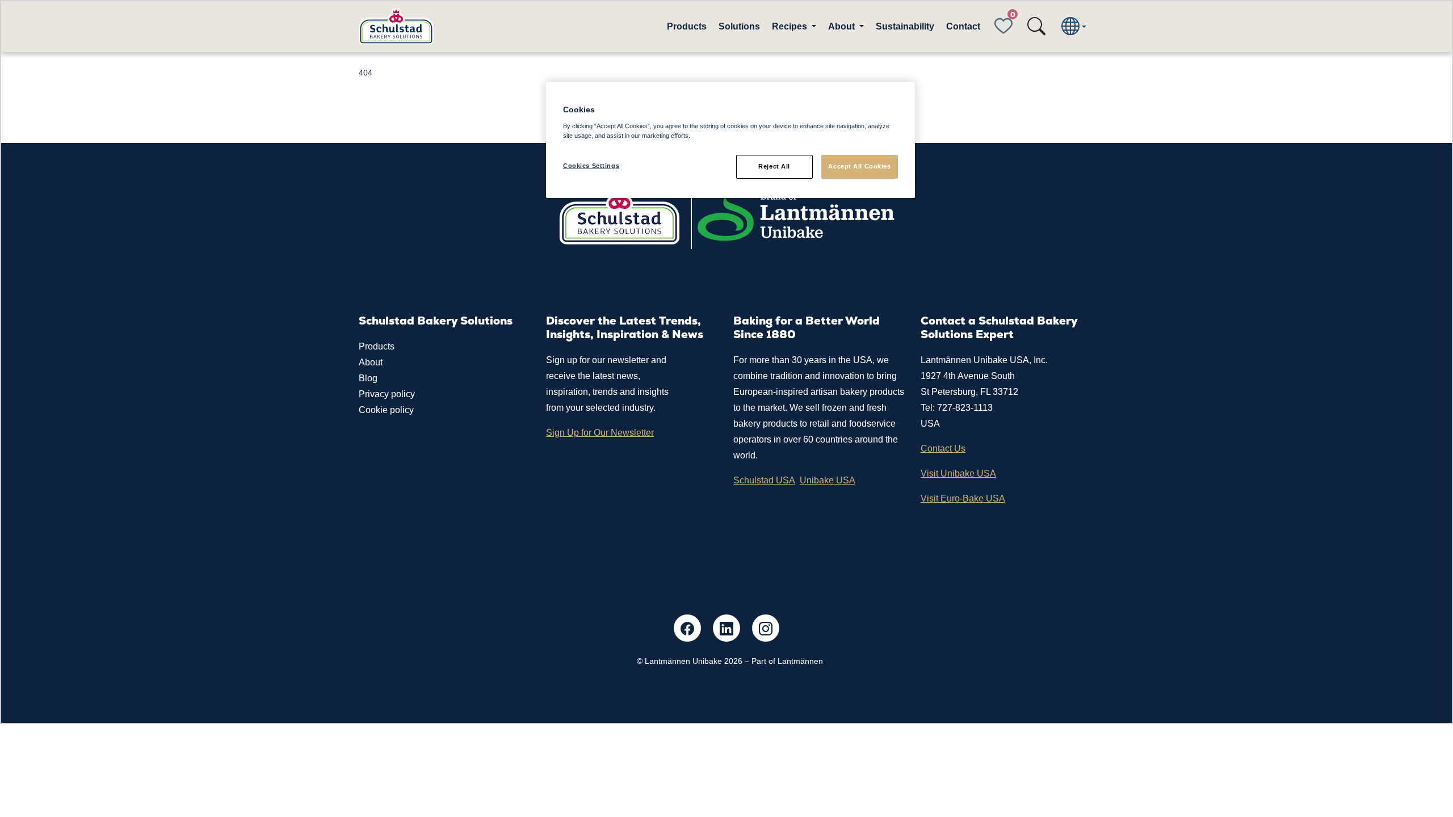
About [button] (842, 26)
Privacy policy (387, 394)
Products (687, 26)
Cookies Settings (591, 165)
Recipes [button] (790, 26)
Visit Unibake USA (958, 473)
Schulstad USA (764, 480)
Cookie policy (386, 410)
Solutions (739, 26)
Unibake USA (827, 480)
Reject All (774, 166)
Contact (963, 26)
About (371, 362)
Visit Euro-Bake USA (963, 498)
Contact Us (943, 448)
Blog (368, 378)
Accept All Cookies (859, 166)
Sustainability (905, 26)
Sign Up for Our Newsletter (600, 432)
